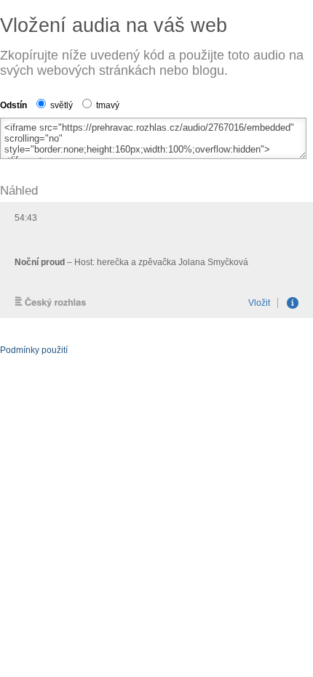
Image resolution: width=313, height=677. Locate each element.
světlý (60, 105)
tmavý (106, 105)
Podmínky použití (34, 350)
